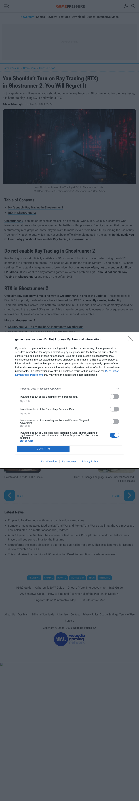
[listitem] (69, 389)
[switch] (114, 396)
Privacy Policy (90, 461)
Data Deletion (49, 461)
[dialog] (69, 400)
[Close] (132, 339)
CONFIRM (43, 448)
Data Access (69, 461)
